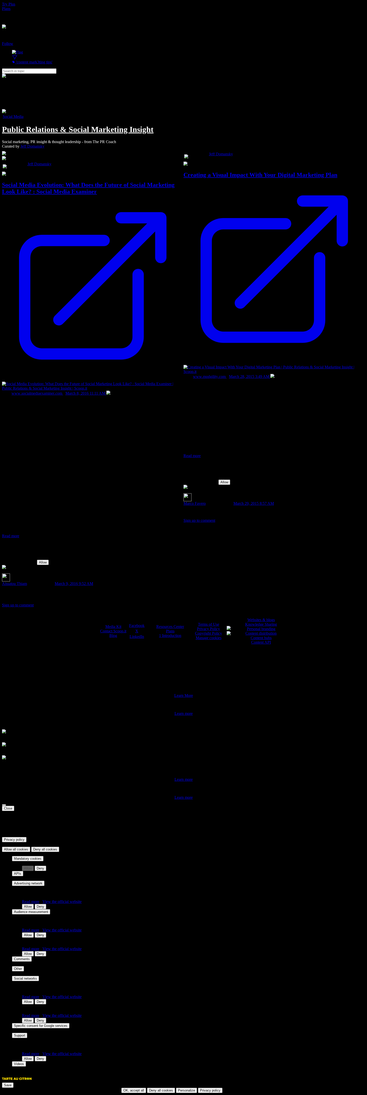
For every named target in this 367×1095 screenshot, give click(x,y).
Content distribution (261, 633)
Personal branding (261, 629)
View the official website (62, 901)
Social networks (25, 978)
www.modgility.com (210, 376)
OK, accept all (133, 1090)
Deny (40, 868)
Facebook (137, 625)
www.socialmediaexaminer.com (37, 393)
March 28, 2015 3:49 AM (249, 376)
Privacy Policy (208, 629)
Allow (43, 562)
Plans (6, 8)
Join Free (9, 17)
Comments (22, 959)
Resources (10, 13)
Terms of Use (208, 624)
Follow (7, 43)
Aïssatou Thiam (14, 583)
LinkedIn (137, 636)
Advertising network (28, 883)
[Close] (4, 805)
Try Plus (8, 4)
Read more (10, 536)
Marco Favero (195, 503)
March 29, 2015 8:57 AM (253, 503)
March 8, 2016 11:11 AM (85, 393)
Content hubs (261, 638)
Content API (261, 642)
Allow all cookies (16, 849)
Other (18, 969)
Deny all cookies (45, 849)
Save (7, 1085)
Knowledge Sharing (261, 624)
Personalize (186, 1090)
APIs (17, 873)
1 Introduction (170, 635)
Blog (113, 635)
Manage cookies (208, 638)
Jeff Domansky (32, 146)
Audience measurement (31, 912)
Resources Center (170, 626)
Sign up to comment (18, 605)
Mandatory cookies (27, 858)
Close (8, 808)
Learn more (184, 713)
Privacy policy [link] (14, 839)
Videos (19, 1064)
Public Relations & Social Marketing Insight (78, 129)
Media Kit (113, 626)
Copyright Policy (208, 633)
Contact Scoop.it (113, 631)
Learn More (183, 695)
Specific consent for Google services (40, 1026)
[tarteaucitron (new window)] (17, 1081)
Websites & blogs (261, 620)
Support (19, 1035)
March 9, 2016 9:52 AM (74, 583)
